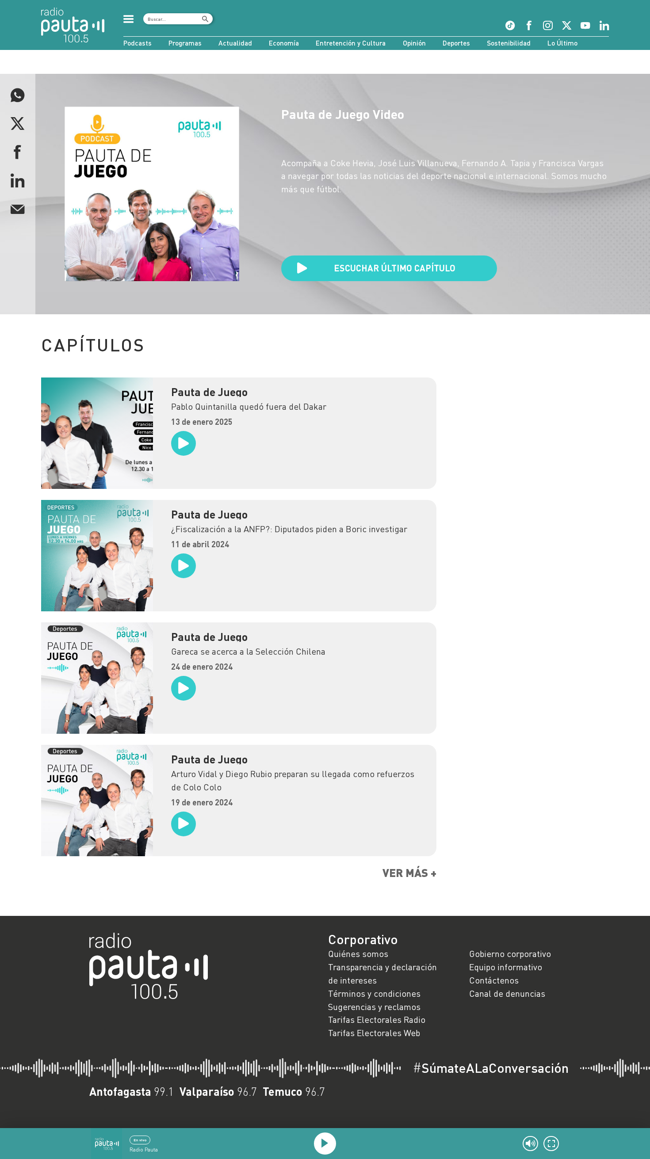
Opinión (414, 43)
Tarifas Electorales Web (374, 1032)
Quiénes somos (358, 953)
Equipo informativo (505, 966)
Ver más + (409, 872)
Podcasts (137, 43)
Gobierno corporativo (510, 953)
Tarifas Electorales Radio (376, 1019)
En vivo (140, 1140)
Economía (284, 43)
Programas (185, 43)
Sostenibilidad (509, 43)
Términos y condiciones (374, 993)
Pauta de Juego (209, 391)
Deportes (456, 43)
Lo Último (562, 43)
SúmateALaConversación (491, 1068)
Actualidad (235, 43)
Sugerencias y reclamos (374, 1006)
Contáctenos (494, 980)
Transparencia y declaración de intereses (382, 973)
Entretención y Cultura (351, 43)
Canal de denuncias (507, 993)
